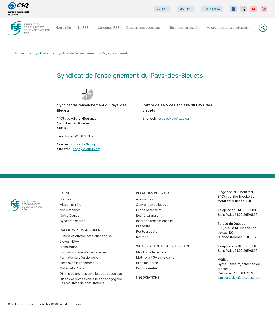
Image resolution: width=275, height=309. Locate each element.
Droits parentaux (148, 210)
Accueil (20, 53)
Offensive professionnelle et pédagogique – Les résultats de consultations (92, 281)
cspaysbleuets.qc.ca (173, 118)
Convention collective (152, 205)
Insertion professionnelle (154, 221)
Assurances (144, 199)
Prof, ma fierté (147, 263)
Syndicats (40, 53)
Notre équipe (69, 215)
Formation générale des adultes (83, 252)
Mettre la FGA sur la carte (155, 257)
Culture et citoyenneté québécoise (86, 236)
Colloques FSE (108, 28)
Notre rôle (63, 28)
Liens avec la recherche (77, 263)
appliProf (185, 8)
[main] (137, 110)
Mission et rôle (70, 205)
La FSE (83, 28)
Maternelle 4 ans (72, 268)
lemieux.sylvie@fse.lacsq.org (239, 278)
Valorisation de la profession (228, 28)
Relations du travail (184, 28)
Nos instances (70, 210)
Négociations (147, 277)
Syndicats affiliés (72, 221)
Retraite (142, 237)
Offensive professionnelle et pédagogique (91, 274)
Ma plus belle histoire (151, 252)
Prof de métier (147, 268)
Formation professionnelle (79, 257)
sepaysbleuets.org (87, 149)
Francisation (69, 247)
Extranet (161, 8)
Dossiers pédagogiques (143, 28)
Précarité (143, 226)
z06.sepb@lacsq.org (86, 144)
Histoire (65, 199)
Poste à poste (212, 8)
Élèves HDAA (69, 241)
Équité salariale (147, 215)
